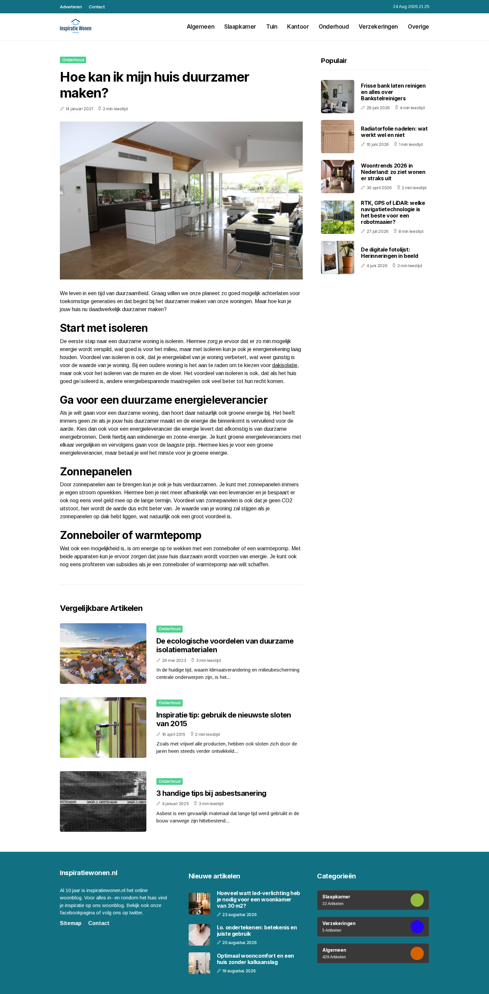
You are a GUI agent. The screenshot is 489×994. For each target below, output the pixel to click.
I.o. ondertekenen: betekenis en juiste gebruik (257, 930)
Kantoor (298, 26)
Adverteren (71, 6)
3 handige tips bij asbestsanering (211, 793)
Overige (418, 26)
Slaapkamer (240, 26)
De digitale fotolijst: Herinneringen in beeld (389, 253)
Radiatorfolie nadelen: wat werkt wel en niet (394, 132)
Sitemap (71, 923)
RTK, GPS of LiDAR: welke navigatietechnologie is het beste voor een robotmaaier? (393, 213)
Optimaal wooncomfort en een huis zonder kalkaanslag (255, 959)
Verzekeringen (378, 26)
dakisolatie (284, 365)
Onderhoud (334, 26)
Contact (97, 6)
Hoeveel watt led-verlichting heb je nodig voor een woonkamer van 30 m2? (258, 899)
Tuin (271, 26)
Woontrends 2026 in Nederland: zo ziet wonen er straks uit (393, 172)
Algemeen (201, 26)
